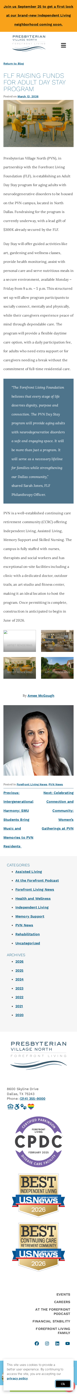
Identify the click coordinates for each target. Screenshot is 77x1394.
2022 (19, 997)
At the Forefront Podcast (37, 880)
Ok (63, 1384)
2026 (19, 961)
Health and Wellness (33, 898)
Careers (62, 1302)
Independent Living (32, 907)
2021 (19, 1006)
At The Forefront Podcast (52, 1311)
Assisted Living (28, 872)
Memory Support (29, 916)
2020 (19, 1015)
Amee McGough (41, 696)
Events (63, 1294)
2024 (19, 979)
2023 (19, 988)
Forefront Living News (32, 784)
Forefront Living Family (53, 1331)
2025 (19, 970)
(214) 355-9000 (32, 1099)
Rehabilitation (27, 934)
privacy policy (17, 1378)
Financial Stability (51, 1321)
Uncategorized (27, 943)
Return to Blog (13, 63)
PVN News (56, 784)
